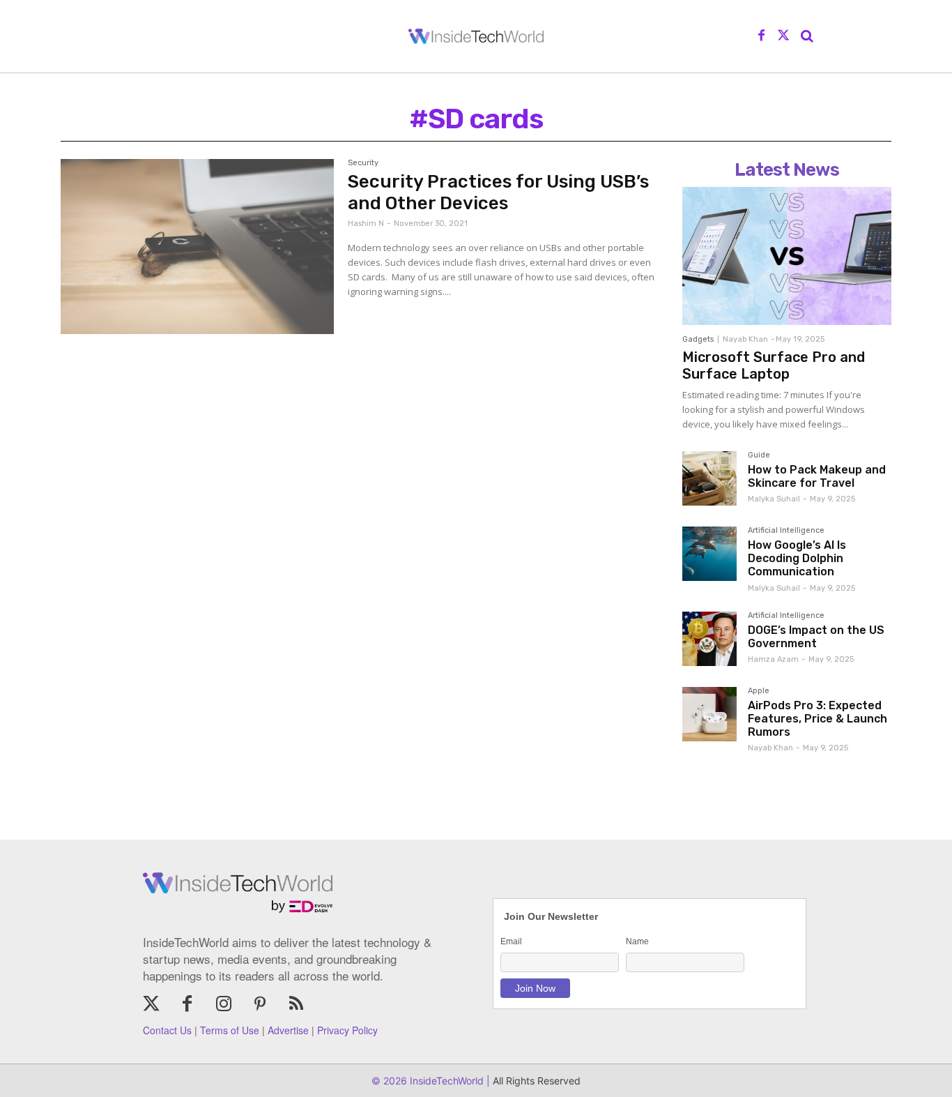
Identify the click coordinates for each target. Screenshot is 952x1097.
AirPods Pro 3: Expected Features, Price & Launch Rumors (817, 719)
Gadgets (698, 339)
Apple (758, 691)
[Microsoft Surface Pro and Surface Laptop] (786, 256)
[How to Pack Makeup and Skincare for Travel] (709, 478)
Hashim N (366, 223)
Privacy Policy (347, 1030)
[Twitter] (783, 36)
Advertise (288, 1030)
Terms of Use (229, 1030)
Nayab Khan (745, 339)
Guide (759, 455)
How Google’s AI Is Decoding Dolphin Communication (797, 558)
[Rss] (296, 1005)
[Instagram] (224, 1005)
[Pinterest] (260, 1005)
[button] (807, 36)
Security (363, 163)
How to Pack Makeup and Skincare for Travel (817, 476)
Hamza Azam (773, 659)
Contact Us (167, 1030)
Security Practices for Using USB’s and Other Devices (498, 192)
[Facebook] (761, 36)
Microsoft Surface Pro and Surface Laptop (773, 365)
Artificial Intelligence (786, 531)
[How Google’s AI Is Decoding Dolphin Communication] (709, 554)
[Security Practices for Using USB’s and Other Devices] (197, 246)
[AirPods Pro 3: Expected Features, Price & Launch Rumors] (709, 714)
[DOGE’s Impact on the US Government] (709, 639)
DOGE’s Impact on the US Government (816, 636)
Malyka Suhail (774, 499)
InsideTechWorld (445, 1081)
